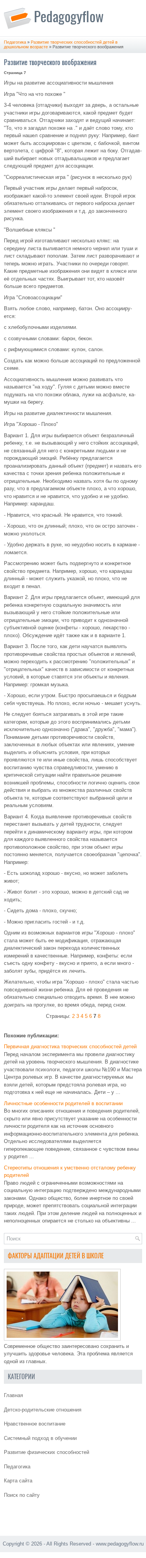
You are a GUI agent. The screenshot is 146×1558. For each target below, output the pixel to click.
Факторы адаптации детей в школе (56, 1256)
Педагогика (15, 42)
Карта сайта (18, 1481)
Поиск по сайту (22, 1495)
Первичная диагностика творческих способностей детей (70, 1046)
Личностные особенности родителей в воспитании (63, 1103)
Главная (13, 1395)
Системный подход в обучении (40, 1438)
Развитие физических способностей (46, 1452)
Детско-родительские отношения (42, 1410)
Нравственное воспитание (34, 1424)
